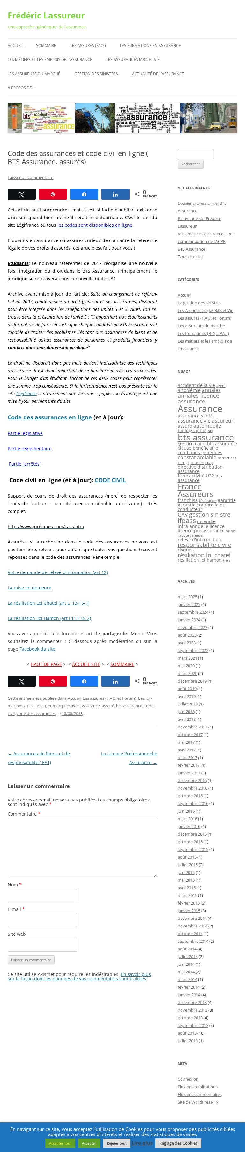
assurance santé (195, 416)
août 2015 (187, 857)
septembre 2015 (193, 849)
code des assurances (36, 713)
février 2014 (189, 987)
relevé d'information (199, 539)
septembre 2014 (193, 941)
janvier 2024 (189, 620)
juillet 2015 (188, 865)
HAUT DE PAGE (46, 664)
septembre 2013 (193, 1025)
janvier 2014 (189, 995)
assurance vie (194, 420)
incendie (206, 521)
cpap (209, 463)
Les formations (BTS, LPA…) (203, 333)
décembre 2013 (192, 1002)
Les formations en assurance (150, 45)
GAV (183, 514)
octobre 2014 (190, 933)
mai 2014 (186, 972)
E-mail (16, 909)
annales (211, 390)
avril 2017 (187, 750)
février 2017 (189, 765)
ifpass (187, 520)
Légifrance (26, 393)
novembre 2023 (192, 627)
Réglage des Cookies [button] (178, 1143)
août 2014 (187, 949)
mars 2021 (187, 658)
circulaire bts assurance (211, 443)
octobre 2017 (190, 734)
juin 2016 (186, 811)
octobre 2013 (190, 1018)
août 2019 (187, 688)
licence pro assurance (201, 531)
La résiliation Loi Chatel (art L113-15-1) (48, 603)
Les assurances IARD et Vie (133, 59)
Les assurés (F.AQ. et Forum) (109, 698)
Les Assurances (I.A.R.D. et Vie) (206, 310)
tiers (226, 560)
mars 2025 (187, 597)
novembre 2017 (192, 727)
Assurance (90, 706)
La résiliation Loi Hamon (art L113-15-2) (49, 618)
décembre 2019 (192, 681)
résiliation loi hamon (200, 560)
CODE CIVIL (110, 480)
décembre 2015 (192, 834)
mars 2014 (187, 979)
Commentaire (24, 814)
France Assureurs (195, 490)
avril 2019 (187, 696)
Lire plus (142, 1143)
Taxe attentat (190, 257)
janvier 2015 (189, 910)
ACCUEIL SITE (86, 664)
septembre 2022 (193, 650)
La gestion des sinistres (199, 303)
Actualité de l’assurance (158, 74)
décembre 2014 (192, 918)
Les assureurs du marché (34, 74)
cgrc (181, 444)
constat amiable (197, 457)
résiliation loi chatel (204, 555)
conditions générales (200, 452)
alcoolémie (189, 390)
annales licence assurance (198, 398)
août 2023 (187, 635)
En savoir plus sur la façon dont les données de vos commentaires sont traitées (79, 976)
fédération (208, 500)
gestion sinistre (209, 514)
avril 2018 (187, 719)
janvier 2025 (189, 604)
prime (231, 531)
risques (186, 550)
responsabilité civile (204, 545)
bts (210, 431)
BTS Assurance (191, 249)
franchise (188, 500)
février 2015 (189, 903)
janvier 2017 (189, 773)
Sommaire (46, 45)
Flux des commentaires (200, 1094)
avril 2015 (187, 887)
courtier (197, 463)
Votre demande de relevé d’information (58, 572)
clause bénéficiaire (198, 448)
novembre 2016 (192, 788)
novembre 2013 (192, 1010)
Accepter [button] (89, 1143)
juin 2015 (186, 872)
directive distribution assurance (200, 469)
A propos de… (21, 88)
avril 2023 (187, 643)
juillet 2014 (188, 956)
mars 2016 (187, 819)
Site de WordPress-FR (198, 1102)
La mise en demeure (29, 588)
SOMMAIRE (122, 664)
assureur (223, 420)
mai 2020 (186, 665)
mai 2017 (186, 742)
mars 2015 (187, 895)
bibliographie (192, 430)
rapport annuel (190, 535)
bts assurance (129, 706)
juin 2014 (186, 964)
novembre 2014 (192, 926)
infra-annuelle (193, 526)
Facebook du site (37, 649)
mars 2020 (187, 673)
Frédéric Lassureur (46, 15)
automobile (207, 425)
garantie (227, 500)
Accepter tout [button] (60, 1143)
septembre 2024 (193, 612)
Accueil (15, 45)
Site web (17, 934)
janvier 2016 (189, 826)
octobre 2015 (190, 842)
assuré (108, 706)
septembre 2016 (193, 803)
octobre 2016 (190, 796)
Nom (15, 885)
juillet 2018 (188, 704)
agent (221, 385)
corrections (227, 458)
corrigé (183, 463)
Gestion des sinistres (96, 74)
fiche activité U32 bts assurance (200, 478)
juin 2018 (186, 711)
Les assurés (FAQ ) (88, 45)
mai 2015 (186, 880)
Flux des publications (198, 1086)
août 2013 (187, 1033)
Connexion (188, 1079)
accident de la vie (196, 385)
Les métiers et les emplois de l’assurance (50, 59)
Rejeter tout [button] (117, 1143)
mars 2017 (187, 757)
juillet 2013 (188, 1041)
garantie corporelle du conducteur (202, 507)
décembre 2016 (192, 780)
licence (217, 526)
